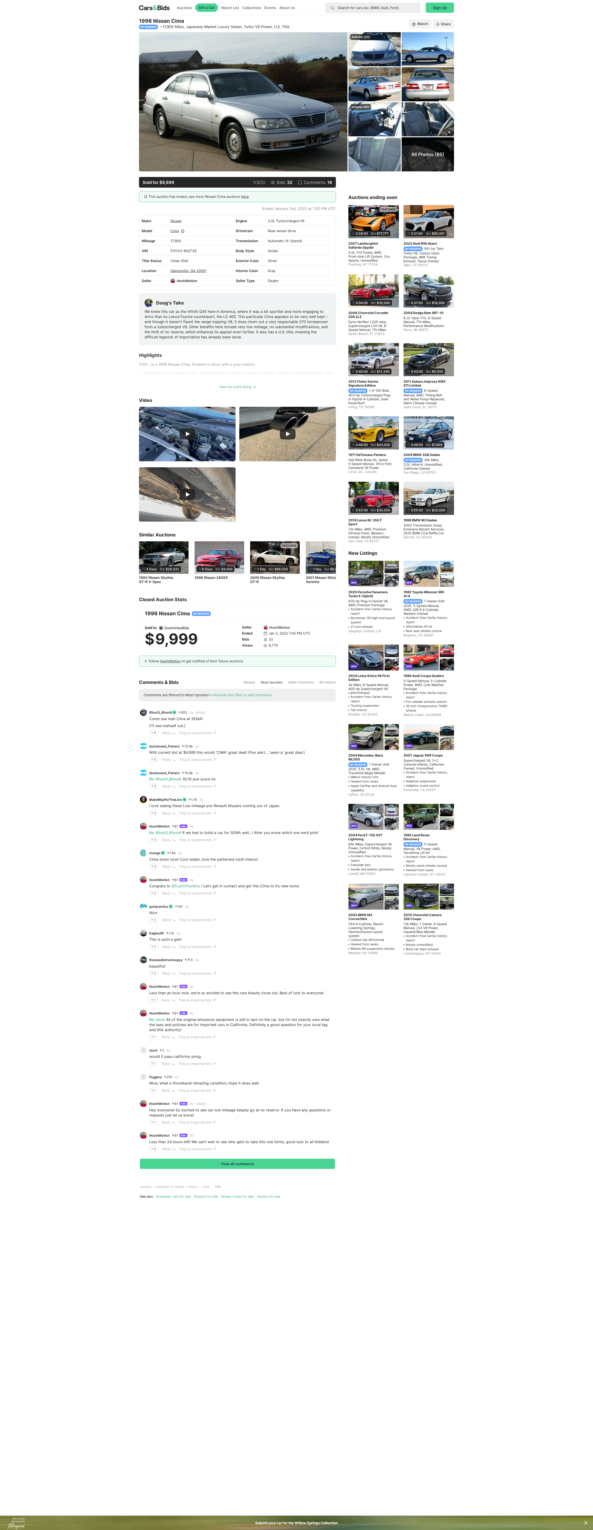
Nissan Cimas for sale (237, 1196)
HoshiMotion (187, 281)
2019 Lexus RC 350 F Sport (365, 522)
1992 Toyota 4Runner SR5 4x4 (424, 594)
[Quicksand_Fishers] (143, 746)
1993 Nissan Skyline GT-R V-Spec (156, 580)
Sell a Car (207, 7)
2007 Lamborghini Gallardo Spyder (363, 245)
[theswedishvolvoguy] (143, 959)
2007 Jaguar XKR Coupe (423, 755)
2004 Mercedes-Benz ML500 (365, 757)
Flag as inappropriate (196, 733)
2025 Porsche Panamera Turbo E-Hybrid (368, 594)
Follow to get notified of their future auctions (195, 661)
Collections (251, 8)
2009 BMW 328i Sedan (422, 455)
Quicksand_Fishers (164, 746)
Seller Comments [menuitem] (301, 682)
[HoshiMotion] (172, 281)
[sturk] (143, 1050)
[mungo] (143, 853)
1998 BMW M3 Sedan (420, 520)
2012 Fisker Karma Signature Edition (363, 383)
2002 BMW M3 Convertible (360, 917)
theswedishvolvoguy (166, 960)
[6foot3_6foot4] (143, 712)
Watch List (230, 8)
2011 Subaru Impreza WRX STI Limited (425, 383)
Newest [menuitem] (249, 682)
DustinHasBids (176, 628)
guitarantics (158, 906)
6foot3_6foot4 (160, 712)
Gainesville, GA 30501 (188, 271)
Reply (166, 733)
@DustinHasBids (185, 886)
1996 (217, 1186)
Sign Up (440, 7)
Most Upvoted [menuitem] (271, 682)
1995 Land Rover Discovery (417, 837)
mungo (155, 853)
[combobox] (373, 8)
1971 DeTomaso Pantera (367, 455)
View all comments (237, 1163)
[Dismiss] (585, 1522)
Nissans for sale (206, 1196)
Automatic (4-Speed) (170, 1186)
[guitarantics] (143, 906)
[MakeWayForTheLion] (143, 799)
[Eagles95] (143, 933)
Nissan (176, 221)
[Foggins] (143, 1076)
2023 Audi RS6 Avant (420, 243)
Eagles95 (156, 933)
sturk (153, 1050)
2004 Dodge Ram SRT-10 (424, 313)
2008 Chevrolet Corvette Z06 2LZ (368, 315)
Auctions (184, 8)
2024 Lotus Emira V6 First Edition (369, 678)
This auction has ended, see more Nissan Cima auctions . (199, 196)
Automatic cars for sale (173, 1196)
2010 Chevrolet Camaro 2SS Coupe (423, 917)
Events (270, 8)
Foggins (155, 1077)
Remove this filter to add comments (243, 695)
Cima (174, 231)
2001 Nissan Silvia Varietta (321, 580)
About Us (287, 8)
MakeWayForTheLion (165, 800)
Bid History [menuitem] (327, 682)
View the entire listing (235, 387)
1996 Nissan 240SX (211, 578)
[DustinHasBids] (161, 628)
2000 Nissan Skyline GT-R (267, 580)
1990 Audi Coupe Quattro (424, 676)
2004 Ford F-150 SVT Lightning (365, 837)
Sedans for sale (268, 1196)
